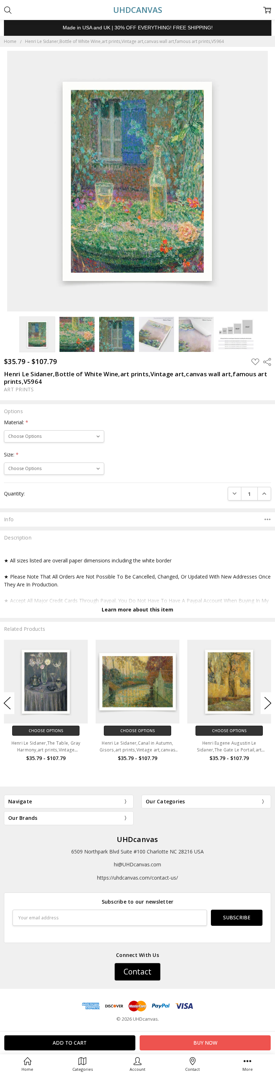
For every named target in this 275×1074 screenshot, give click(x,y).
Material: (16, 422)
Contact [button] (137, 972)
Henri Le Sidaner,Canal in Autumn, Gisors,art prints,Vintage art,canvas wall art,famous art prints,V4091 (46, 750)
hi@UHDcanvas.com (137, 864)
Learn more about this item (137, 609)
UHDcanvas (137, 839)
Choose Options (46, 730)
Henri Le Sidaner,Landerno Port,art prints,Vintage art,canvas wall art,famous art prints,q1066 (229, 750)
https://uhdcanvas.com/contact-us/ (137, 877)
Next (268, 703)
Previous (7, 703)
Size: (11, 454)
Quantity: (14, 493)
